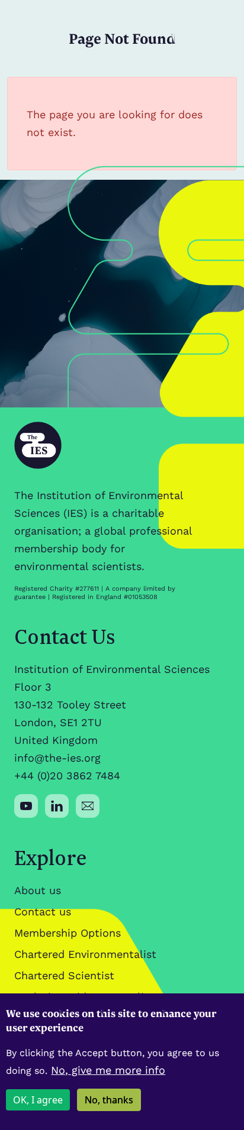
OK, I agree (38, 1099)
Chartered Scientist (64, 975)
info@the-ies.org (57, 758)
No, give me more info (108, 1070)
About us (37, 890)
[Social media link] (26, 806)
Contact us (42, 911)
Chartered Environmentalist (85, 954)
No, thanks (109, 1099)
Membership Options (67, 933)
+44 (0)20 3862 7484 (67, 775)
